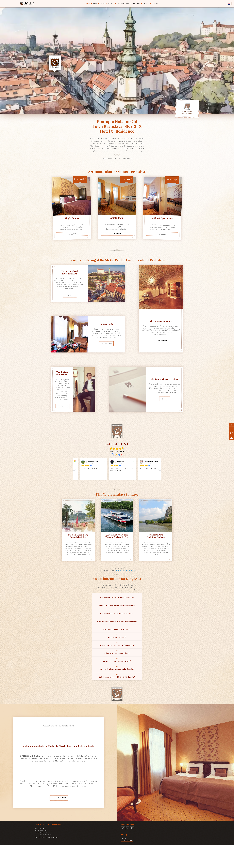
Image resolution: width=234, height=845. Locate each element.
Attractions (136, 3)
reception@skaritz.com (49, 837)
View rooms (60, 797)
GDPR (123, 838)
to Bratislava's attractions (124, 570)
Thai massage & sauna (161, 321)
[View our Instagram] (132, 828)
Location (146, 3)
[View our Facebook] (123, 828)
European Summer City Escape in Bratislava (78, 536)
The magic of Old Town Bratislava (69, 272)
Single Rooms (72, 218)
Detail (73, 234)
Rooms (95, 3)
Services (111, 3)
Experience (162, 341)
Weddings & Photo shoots (62, 373)
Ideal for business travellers (164, 379)
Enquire (64, 406)
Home (88, 3)
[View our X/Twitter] (127, 828)
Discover (108, 344)
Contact (155, 3)
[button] (160, 469)
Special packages (123, 3)
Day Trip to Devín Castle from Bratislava (156, 536)
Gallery (102, 3)
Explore (71, 295)
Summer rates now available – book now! (187, 112)
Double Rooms (116, 217)
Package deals (106, 324)
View (166, 399)
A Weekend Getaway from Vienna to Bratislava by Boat (117, 536)
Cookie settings (127, 840)
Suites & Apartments (162, 218)
